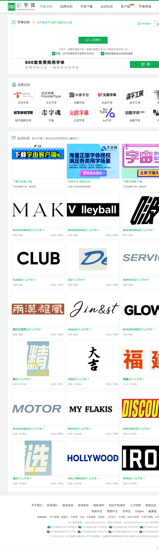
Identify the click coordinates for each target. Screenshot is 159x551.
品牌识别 (66, 7)
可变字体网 (147, 517)
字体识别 (46, 7)
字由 (82, 517)
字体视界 (91, 517)
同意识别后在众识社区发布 (119, 53)
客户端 (125, 7)
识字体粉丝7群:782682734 (94, 531)
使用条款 (83, 505)
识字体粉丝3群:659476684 (125, 527)
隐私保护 (98, 505)
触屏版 (153, 511)
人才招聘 (135, 505)
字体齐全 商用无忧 (79, 181)
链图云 (64, 517)
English (139, 511)
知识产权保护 (117, 505)
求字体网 (54, 517)
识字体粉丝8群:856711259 (125, 531)
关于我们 (36, 505)
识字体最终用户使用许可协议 (78, 53)
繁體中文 (112, 511)
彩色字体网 (133, 517)
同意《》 (76, 53)
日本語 (127, 511)
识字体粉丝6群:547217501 (63, 531)
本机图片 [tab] (146, 23)
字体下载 (86, 7)
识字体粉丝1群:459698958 (64, 527)
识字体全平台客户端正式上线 (54, 22)
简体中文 (97, 511)
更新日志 (150, 505)
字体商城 (145, 7)
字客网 (73, 517)
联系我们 (52, 505)
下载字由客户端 (22, 181)
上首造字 (111, 517)
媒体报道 (67, 505)
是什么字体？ (29, 230)
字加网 (121, 517)
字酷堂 (101, 517)
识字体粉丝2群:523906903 (94, 527)
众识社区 (107, 7)
